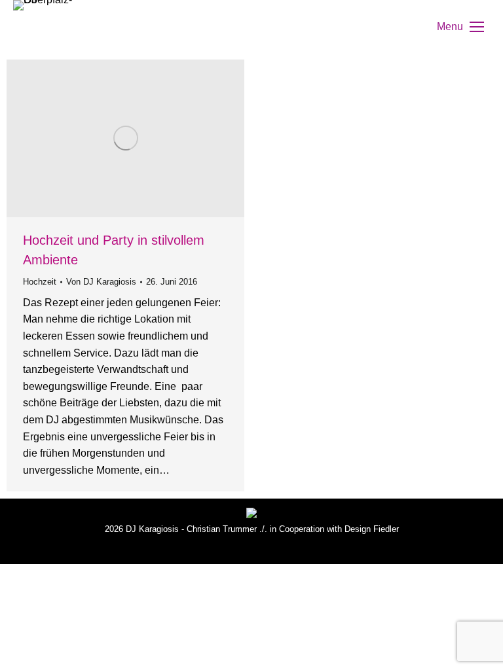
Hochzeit (39, 282)
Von (101, 282)
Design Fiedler (372, 529)
